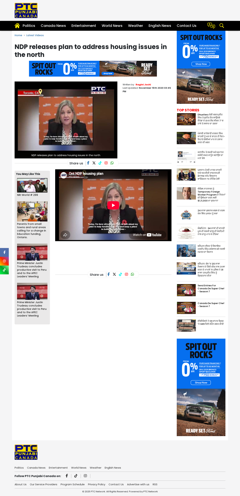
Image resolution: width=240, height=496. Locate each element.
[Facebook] (67, 476)
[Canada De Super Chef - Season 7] (186, 308)
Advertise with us (138, 484)
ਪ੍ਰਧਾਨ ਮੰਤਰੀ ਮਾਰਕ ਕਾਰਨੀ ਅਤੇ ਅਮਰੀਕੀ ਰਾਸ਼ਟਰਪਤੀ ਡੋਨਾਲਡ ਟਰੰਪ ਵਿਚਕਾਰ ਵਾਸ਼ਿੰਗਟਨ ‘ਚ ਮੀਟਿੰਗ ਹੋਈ (210, 174)
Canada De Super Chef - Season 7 (211, 305)
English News (160, 25)
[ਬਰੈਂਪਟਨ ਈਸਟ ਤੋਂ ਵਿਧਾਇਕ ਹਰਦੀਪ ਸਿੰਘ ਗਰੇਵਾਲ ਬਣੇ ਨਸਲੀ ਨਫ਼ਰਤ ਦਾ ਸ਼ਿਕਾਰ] (186, 251)
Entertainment (84, 25)
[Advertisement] (119, 254)
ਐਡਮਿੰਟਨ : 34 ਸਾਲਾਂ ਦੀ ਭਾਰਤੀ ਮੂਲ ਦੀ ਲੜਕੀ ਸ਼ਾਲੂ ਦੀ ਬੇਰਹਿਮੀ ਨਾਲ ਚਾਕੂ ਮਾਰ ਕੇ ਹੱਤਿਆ (211, 231)
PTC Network (150, 491)
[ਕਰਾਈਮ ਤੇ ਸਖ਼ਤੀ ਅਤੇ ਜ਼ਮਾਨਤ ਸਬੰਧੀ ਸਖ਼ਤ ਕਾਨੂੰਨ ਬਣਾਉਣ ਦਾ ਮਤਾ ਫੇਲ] (186, 157)
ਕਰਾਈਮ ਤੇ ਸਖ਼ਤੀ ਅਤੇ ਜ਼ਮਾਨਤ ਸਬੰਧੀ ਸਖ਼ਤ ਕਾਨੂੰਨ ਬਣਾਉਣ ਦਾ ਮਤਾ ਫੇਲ (210, 155)
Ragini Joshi (143, 84)
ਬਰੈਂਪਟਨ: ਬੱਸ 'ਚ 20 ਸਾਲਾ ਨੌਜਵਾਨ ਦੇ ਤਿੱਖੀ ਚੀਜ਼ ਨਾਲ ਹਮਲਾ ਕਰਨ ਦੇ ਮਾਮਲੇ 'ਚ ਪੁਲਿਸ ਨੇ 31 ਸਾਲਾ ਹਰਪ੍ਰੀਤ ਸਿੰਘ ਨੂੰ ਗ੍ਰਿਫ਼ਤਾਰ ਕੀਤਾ (211, 269)
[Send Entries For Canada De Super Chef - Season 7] (186, 290)
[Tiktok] (76, 476)
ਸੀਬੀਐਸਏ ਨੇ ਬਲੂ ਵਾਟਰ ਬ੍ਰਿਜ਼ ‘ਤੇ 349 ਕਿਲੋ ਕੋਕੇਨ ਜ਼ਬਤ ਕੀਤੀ (211, 322)
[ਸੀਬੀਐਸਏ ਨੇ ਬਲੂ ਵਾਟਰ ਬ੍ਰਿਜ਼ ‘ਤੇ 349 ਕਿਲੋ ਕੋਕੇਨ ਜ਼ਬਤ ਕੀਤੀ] (186, 326)
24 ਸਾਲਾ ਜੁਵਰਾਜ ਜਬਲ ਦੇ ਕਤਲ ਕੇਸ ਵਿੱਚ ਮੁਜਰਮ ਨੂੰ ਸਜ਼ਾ (211, 212)
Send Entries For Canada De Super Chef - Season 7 (211, 288)
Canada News (53, 25)
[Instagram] (86, 476)
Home (18, 35)
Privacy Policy (96, 484)
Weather (135, 25)
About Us (21, 484)
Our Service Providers (43, 484)
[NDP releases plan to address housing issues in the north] (66, 120)
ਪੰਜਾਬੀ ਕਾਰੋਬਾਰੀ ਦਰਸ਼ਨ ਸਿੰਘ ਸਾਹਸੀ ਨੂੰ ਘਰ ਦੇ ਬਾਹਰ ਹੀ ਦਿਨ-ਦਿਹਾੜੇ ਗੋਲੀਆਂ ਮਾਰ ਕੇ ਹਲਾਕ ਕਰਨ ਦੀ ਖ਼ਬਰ (211, 138)
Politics (29, 25)
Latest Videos (35, 35)
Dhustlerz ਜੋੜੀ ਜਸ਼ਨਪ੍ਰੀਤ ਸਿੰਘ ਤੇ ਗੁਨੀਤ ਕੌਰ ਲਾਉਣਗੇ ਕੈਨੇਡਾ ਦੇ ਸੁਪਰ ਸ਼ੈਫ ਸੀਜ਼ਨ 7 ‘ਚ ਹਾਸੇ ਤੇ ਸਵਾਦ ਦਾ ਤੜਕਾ (210, 119)
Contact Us (186, 25)
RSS (155, 484)
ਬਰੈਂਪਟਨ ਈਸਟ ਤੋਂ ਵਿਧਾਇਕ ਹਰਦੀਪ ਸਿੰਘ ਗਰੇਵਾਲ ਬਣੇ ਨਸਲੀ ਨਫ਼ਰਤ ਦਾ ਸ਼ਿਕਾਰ (211, 249)
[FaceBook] (89, 163)
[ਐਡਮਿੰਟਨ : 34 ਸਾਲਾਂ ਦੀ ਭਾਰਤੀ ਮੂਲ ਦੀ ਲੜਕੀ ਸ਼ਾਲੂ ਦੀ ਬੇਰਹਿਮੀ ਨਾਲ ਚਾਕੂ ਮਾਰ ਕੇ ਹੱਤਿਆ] (186, 233)
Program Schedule (73, 484)
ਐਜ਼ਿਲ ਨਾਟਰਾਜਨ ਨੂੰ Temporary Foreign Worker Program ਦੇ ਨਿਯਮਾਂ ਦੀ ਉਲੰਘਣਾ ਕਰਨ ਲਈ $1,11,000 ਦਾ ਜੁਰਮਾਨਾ (211, 194)
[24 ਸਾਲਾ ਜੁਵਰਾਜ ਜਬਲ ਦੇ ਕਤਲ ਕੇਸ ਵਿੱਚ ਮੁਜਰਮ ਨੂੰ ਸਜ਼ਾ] (186, 215)
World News (112, 25)
